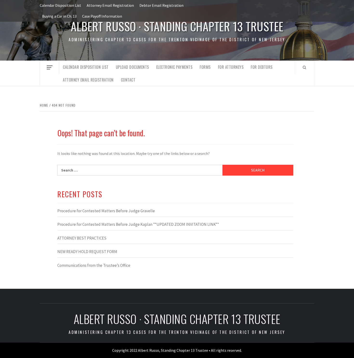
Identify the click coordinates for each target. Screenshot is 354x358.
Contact (128, 80)
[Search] (304, 67)
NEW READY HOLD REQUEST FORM (87, 251)
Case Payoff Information (102, 16)
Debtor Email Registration (161, 5)
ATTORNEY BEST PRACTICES (81, 238)
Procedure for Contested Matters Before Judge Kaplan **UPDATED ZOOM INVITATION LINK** (138, 224)
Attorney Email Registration (110, 5)
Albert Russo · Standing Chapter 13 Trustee (177, 26)
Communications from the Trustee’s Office (93, 265)
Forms (205, 67)
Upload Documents (132, 67)
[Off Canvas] (49, 67)
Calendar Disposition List (60, 5)
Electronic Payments (174, 67)
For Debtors (262, 67)
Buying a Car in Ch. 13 (59, 16)
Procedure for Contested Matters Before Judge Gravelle (106, 210)
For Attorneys (231, 67)
